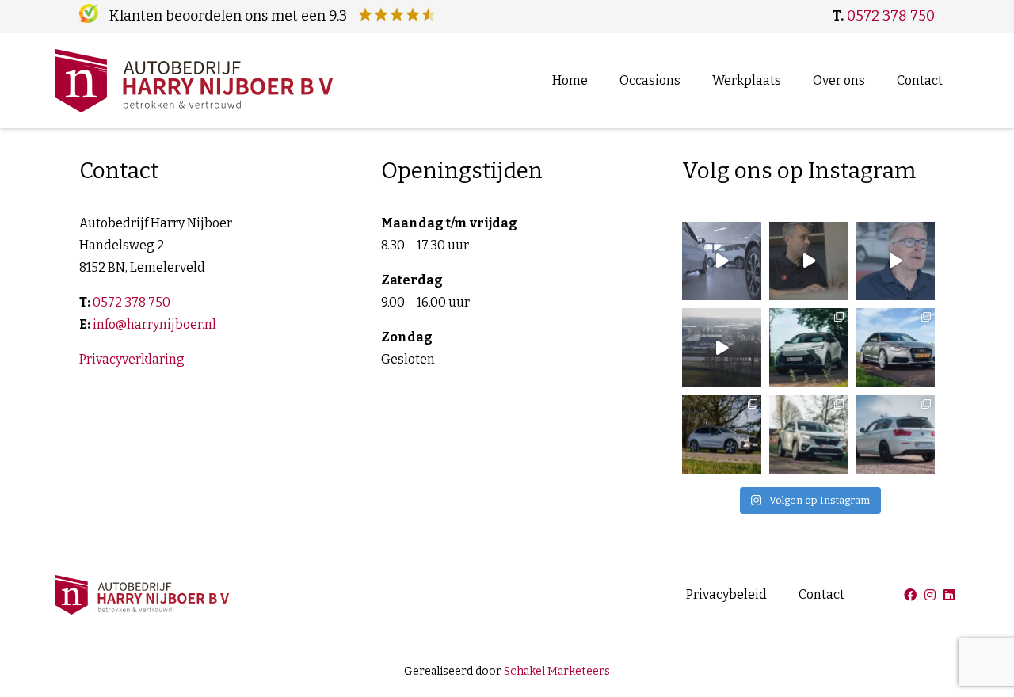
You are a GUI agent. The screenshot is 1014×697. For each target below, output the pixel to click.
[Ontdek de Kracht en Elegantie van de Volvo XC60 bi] (721, 434)
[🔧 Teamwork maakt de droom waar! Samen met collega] (721, 261)
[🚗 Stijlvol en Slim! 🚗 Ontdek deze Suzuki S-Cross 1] (808, 434)
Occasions (649, 80)
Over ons (839, 80)
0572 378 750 (891, 16)
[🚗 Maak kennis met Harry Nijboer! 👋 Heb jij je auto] (895, 261)
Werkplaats (746, 80)
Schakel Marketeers (557, 671)
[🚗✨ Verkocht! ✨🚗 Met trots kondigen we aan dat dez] (895, 347)
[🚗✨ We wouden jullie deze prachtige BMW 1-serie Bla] (895, 434)
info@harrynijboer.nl (154, 324)
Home (570, 80)
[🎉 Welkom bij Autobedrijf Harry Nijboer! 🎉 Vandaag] (808, 261)
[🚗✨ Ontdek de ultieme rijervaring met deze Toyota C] (808, 347)
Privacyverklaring (132, 359)
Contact (920, 80)
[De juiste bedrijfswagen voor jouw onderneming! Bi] (721, 347)
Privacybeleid (726, 594)
